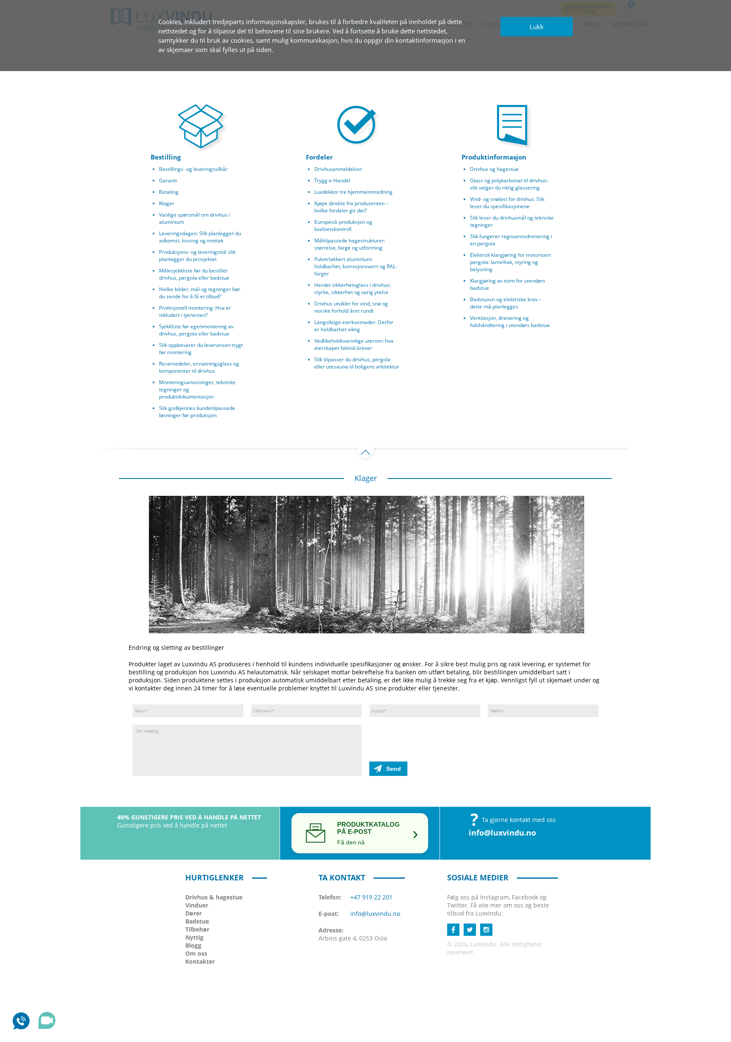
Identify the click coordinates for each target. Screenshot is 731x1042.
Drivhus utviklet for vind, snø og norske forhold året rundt (351, 307)
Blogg (193, 945)
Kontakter (200, 961)
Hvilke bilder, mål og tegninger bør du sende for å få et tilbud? (199, 293)
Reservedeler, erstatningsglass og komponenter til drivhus (199, 367)
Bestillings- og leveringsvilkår (193, 169)
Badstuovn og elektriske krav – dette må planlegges (505, 303)
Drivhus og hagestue (494, 169)
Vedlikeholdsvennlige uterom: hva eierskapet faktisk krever (353, 344)
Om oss (196, 953)
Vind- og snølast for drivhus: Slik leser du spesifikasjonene (507, 202)
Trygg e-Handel (332, 180)
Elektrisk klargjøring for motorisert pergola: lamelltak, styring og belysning (510, 262)
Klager (166, 203)
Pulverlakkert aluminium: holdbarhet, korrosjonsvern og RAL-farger (355, 266)
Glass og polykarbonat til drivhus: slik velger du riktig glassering (509, 184)
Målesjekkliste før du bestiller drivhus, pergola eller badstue (194, 274)
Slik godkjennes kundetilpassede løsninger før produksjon (197, 411)
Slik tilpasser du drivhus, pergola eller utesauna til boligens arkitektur (356, 363)
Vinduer (196, 905)
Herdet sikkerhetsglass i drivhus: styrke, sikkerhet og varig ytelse (352, 288)
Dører (193, 913)
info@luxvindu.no (502, 833)
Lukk (537, 26)
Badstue (197, 921)
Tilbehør (197, 929)
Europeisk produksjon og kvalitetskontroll (343, 225)
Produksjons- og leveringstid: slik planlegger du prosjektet (197, 255)
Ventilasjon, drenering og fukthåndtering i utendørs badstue (510, 321)
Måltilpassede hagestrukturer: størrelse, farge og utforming (349, 244)
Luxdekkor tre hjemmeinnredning (353, 191)
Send (393, 768)
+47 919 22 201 (371, 897)
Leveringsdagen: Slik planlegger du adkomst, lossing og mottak (200, 237)
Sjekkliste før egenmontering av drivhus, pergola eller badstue (196, 330)
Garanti (168, 180)
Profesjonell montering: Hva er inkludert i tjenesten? (195, 311)
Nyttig (194, 937)
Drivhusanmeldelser (338, 169)
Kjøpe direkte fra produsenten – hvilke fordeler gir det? (351, 207)
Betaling (169, 191)
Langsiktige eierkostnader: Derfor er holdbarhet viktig (353, 326)
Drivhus (213, 897)
